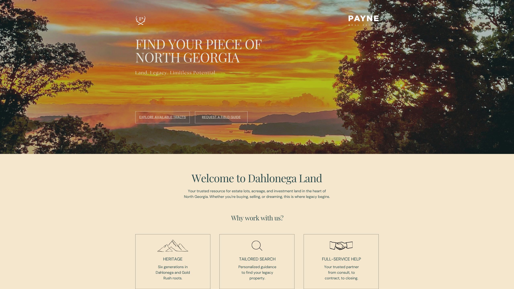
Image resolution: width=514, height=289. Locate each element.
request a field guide (221, 117)
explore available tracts (162, 117)
